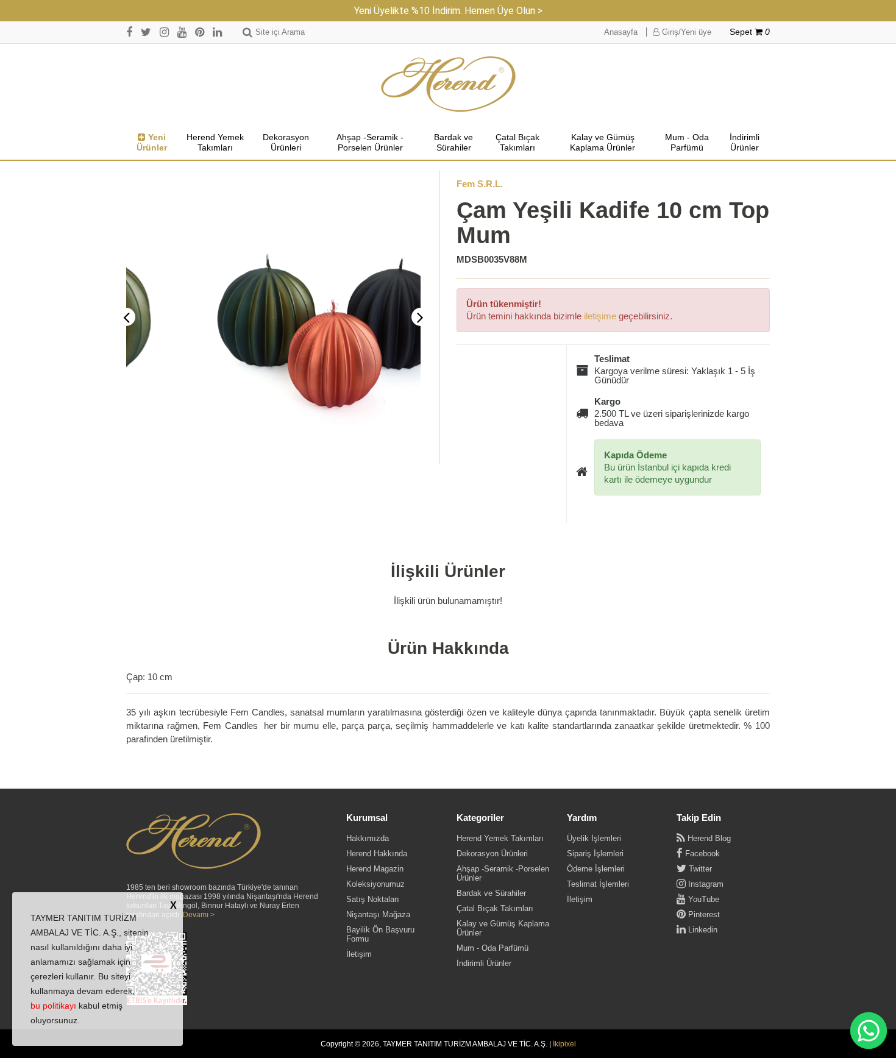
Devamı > (199, 915)
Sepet (750, 32)
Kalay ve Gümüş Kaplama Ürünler (602, 142)
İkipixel (564, 1044)
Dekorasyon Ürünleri (286, 142)
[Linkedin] (217, 32)
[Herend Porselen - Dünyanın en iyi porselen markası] (448, 84)
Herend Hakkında (376, 853)
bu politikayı (53, 1005)
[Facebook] (129, 32)
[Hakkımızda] (193, 841)
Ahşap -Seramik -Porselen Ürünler (370, 142)
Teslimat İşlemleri (598, 884)
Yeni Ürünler (152, 142)
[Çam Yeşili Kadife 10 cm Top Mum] (273, 317)
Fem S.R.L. (480, 184)
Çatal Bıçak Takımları (517, 142)
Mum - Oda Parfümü (687, 142)
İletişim (359, 954)
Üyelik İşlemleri (594, 838)
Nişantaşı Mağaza (378, 914)
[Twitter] (146, 32)
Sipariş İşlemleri (595, 853)
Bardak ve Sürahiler (453, 142)
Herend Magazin (375, 868)
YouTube (702, 899)
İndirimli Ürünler (744, 142)
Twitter (699, 868)
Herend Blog (708, 838)
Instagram (705, 884)
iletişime (600, 316)
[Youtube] (182, 32)
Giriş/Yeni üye (685, 32)
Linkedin (701, 929)
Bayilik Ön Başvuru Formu (380, 934)
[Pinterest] (199, 32)
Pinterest (703, 914)
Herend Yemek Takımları (215, 142)
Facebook (701, 853)
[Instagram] (164, 32)
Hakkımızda (367, 838)
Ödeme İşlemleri (596, 868)
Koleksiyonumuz (375, 884)
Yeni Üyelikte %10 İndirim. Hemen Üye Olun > (448, 10)
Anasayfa (621, 32)
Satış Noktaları (372, 899)
